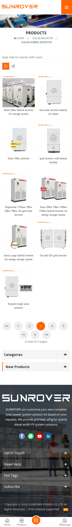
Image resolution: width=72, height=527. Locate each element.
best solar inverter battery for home (53, 112)
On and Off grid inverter (53, 255)
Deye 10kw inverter (18, 158)
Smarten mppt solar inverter (18, 305)
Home (20, 38)
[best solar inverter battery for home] (53, 91)
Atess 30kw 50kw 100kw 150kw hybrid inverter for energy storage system (53, 211)
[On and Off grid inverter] (53, 236)
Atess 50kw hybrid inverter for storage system (18, 112)
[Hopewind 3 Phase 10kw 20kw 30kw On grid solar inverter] (18, 188)
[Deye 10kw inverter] (18, 139)
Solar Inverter (42, 38)
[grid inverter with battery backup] (53, 139)
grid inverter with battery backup (53, 160)
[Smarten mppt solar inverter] (18, 285)
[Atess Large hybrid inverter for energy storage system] (18, 236)
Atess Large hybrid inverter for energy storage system (19, 257)
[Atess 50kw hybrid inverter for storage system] (18, 91)
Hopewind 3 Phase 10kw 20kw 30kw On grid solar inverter (18, 211)
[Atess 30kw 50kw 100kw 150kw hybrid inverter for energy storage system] (53, 188)
